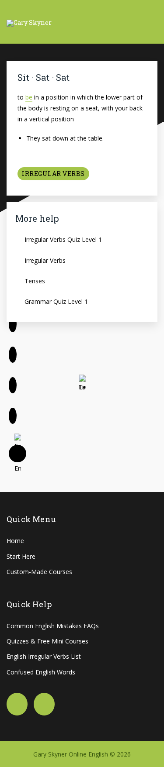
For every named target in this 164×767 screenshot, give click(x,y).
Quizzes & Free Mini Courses (47, 641)
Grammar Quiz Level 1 (56, 301)
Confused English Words (41, 672)
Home (15, 541)
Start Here (21, 556)
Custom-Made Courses (39, 572)
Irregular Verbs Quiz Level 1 (63, 239)
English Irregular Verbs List (44, 656)
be (28, 97)
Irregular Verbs (53, 173)
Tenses (34, 281)
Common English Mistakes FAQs (53, 626)
